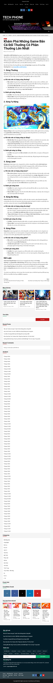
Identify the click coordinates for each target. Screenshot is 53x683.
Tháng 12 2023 (7, 423)
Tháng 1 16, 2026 (27, 306)
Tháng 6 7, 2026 (17, 618)
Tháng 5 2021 (7, 486)
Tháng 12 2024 (7, 393)
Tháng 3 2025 (7, 386)
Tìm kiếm (5, 314)
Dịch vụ (5, 545)
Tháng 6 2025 (7, 378)
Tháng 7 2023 (7, 436)
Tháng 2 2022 (7, 471)
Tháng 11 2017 (7, 528)
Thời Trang (42, 4)
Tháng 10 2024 (7, 398)
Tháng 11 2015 (7, 531)
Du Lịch (16, 4)
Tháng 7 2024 (7, 406)
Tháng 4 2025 (7, 383)
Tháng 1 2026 (7, 366)
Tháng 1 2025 (7, 391)
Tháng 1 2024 (7, 421)
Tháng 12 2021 (7, 476)
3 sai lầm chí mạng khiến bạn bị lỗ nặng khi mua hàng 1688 (16, 333)
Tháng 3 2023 (7, 446)
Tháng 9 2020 (7, 501)
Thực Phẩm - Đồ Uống (25, 653)
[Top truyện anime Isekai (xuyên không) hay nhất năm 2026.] (26, 295)
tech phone (13, 17)
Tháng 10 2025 (7, 373)
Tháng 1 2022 (7, 473)
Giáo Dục (21, 4)
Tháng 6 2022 (7, 461)
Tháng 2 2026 (7, 363)
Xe (4, 573)
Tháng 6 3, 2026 (36, 618)
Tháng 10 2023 (7, 428)
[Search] (49, 31)
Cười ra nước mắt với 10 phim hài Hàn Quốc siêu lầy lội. (10, 303)
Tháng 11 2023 (7, 426)
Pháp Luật (32, 4)
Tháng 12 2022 (7, 453)
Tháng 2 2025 (7, 388)
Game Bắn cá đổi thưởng (20, 67)
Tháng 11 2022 (7, 456)
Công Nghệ (6, 542)
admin (6, 51)
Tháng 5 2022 (7, 463)
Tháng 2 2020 (7, 518)
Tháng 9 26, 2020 (11, 51)
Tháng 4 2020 (7, 513)
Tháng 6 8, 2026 (7, 619)
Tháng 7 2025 (7, 376)
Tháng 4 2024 (7, 413)
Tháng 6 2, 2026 (46, 621)
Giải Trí (5, 38)
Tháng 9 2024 (7, 401)
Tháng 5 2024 (7, 411)
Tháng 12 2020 (7, 493)
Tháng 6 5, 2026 (26, 618)
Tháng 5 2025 (7, 381)
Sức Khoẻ (6, 562)
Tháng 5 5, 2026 (10, 306)
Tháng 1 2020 (7, 521)
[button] (4, 31)
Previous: (14, 281)
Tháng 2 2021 (7, 488)
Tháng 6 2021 (7, 483)
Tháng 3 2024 (7, 416)
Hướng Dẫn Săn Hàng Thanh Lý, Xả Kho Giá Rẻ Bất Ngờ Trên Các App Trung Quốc (22, 338)
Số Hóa (36, 4)
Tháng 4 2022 (7, 466)
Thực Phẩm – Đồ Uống (9, 570)
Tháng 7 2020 (7, 506)
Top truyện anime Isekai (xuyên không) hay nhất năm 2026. (26, 303)
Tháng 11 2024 (7, 396)
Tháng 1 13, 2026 (43, 309)
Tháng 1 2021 (7, 491)
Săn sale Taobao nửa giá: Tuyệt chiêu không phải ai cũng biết (17, 328)
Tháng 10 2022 (7, 458)
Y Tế (26, 7)
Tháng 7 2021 (7, 481)
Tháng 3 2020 (7, 516)
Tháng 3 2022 (7, 468)
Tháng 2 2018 (7, 526)
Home (5, 4)
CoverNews (30, 681)
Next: (38, 280)
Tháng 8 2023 (7, 433)
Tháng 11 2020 (7, 496)
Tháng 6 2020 (7, 508)
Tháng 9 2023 (7, 431)
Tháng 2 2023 (7, 448)
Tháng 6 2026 (7, 356)
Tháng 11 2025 (7, 371)
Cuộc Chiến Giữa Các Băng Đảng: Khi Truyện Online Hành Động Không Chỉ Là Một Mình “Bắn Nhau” (42, 304)
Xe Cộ (47, 4)
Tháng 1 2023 (7, 451)
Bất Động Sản (11, 4)
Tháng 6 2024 (7, 408)
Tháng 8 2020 (7, 503)
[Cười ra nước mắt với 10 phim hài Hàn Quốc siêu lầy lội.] (10, 295)
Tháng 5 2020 (7, 511)
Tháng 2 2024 (7, 418)
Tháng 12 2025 (7, 368)
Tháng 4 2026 (7, 361)
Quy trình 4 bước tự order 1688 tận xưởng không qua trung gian (18, 331)
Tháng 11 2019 (7, 523)
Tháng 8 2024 (7, 403)
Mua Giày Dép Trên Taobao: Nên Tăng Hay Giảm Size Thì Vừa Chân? (19, 336)
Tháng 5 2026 (7, 358)
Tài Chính (6, 565)
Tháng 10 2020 (7, 498)
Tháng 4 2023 (7, 443)
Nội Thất (26, 4)
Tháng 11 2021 (7, 478)
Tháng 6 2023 (7, 438)
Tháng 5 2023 (7, 441)
